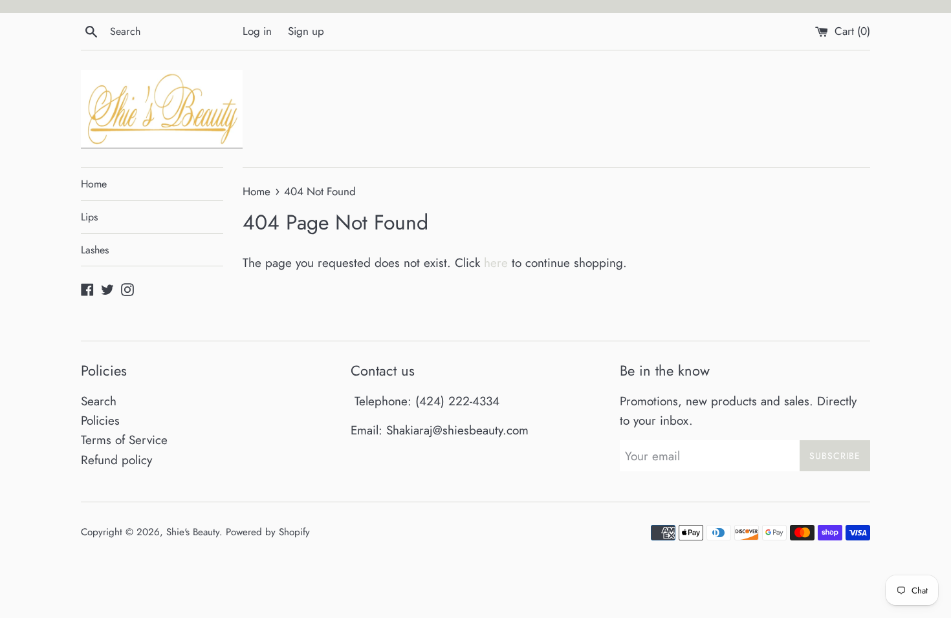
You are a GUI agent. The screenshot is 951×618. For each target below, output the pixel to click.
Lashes (95, 249)
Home (94, 183)
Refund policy (116, 460)
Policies (100, 420)
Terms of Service (124, 440)
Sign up (306, 31)
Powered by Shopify (268, 532)
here (496, 263)
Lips (89, 216)
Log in (257, 31)
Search (98, 401)
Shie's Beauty (192, 532)
